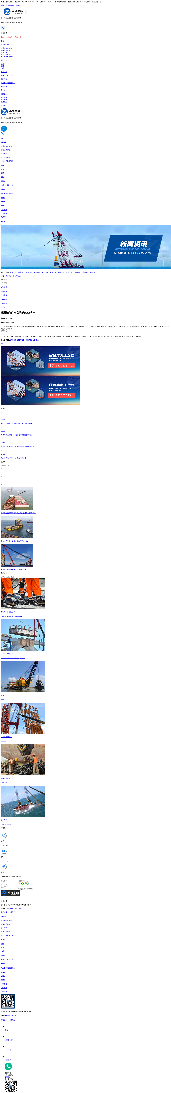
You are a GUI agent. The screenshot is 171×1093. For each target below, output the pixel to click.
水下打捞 (4, 52)
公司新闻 (4, 97)
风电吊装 (53, 272)
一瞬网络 (12, 912)
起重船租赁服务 (15, 340)
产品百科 (4, 102)
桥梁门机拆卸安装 (7, 75)
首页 (2, 41)
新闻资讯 (4, 94)
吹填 (2, 68)
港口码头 (45, 272)
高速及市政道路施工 (8, 83)
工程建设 (61, 272)
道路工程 (4, 79)
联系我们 (19, 5)
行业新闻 (4, 99)
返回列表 (4, 344)
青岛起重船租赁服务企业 (30, 340)
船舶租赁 (37, 272)
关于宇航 (11, 5)
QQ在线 (7, 1077)
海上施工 (21, 272)
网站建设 (4, 912)
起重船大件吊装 (6, 48)
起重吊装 (13, 272)
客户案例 (4, 90)
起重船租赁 (5, 44)
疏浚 (2, 64)
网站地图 (4, 5)
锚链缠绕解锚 (5, 50)
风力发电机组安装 (7, 56)
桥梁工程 (4, 72)
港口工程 (4, 60)
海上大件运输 (5, 54)
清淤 (2, 66)
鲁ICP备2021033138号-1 (15, 908)
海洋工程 (69, 272)
